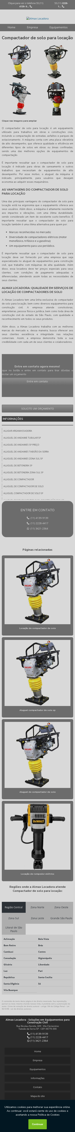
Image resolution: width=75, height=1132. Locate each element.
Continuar (37, 1124)
